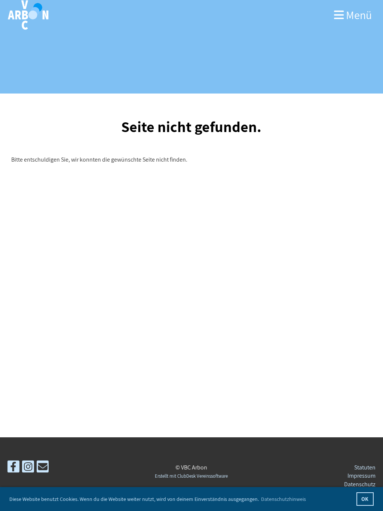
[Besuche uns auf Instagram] (28, 468)
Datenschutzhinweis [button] (283, 499)
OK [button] (364, 498)
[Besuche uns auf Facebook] (13, 468)
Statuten (365, 467)
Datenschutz (360, 484)
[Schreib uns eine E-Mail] (43, 468)
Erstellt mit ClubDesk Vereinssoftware (191, 476)
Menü (358, 14)
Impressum (361, 476)
